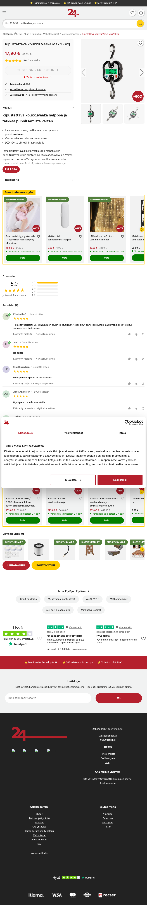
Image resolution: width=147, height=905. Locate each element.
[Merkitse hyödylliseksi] (130, 334)
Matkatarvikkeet (51, 34)
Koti (21, 34)
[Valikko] (4, 13)
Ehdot (39, 814)
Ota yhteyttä (39, 827)
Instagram (107, 823)
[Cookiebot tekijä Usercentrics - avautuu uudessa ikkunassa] (127, 422)
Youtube (107, 814)
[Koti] (73, 13)
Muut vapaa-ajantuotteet (61, 599)
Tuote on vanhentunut (38, 70)
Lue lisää (11, 169)
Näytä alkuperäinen (45, 334)
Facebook (108, 818)
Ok (118, 698)
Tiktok (108, 827)
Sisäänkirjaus (108, 758)
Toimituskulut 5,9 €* (107, 3)
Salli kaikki (120, 479)
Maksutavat (39, 835)
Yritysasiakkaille (39, 853)
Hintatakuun (16, 565)
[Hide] (73, 108)
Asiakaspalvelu (108, 783)
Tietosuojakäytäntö (39, 818)
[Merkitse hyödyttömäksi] (136, 334)
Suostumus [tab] (25, 432)
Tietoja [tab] (121, 432)
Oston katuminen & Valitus (39, 831)
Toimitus (39, 823)
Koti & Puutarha (33, 34)
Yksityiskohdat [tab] (73, 432)
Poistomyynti (46, 565)
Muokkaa (71, 479)
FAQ (107, 763)
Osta (22, 258)
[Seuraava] (142, 229)
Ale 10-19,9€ (92, 599)
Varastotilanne (39, 840)
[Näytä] (73, 180)
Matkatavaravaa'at (70, 34)
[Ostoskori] (141, 12)
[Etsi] (140, 23)
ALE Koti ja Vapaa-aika (58, 610)
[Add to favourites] (140, 43)
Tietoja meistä (107, 754)
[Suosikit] (132, 12)
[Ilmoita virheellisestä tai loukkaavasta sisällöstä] (143, 334)
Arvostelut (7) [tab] (10, 305)
